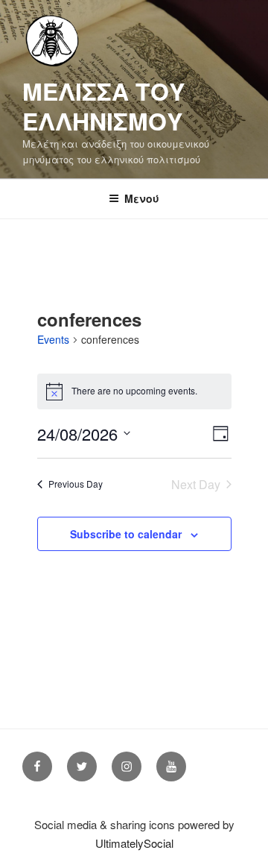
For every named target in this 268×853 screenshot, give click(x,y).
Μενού (141, 198)
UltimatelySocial (134, 843)
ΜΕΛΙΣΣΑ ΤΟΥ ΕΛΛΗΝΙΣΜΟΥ (103, 106)
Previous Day (75, 483)
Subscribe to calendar (126, 533)
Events (53, 340)
